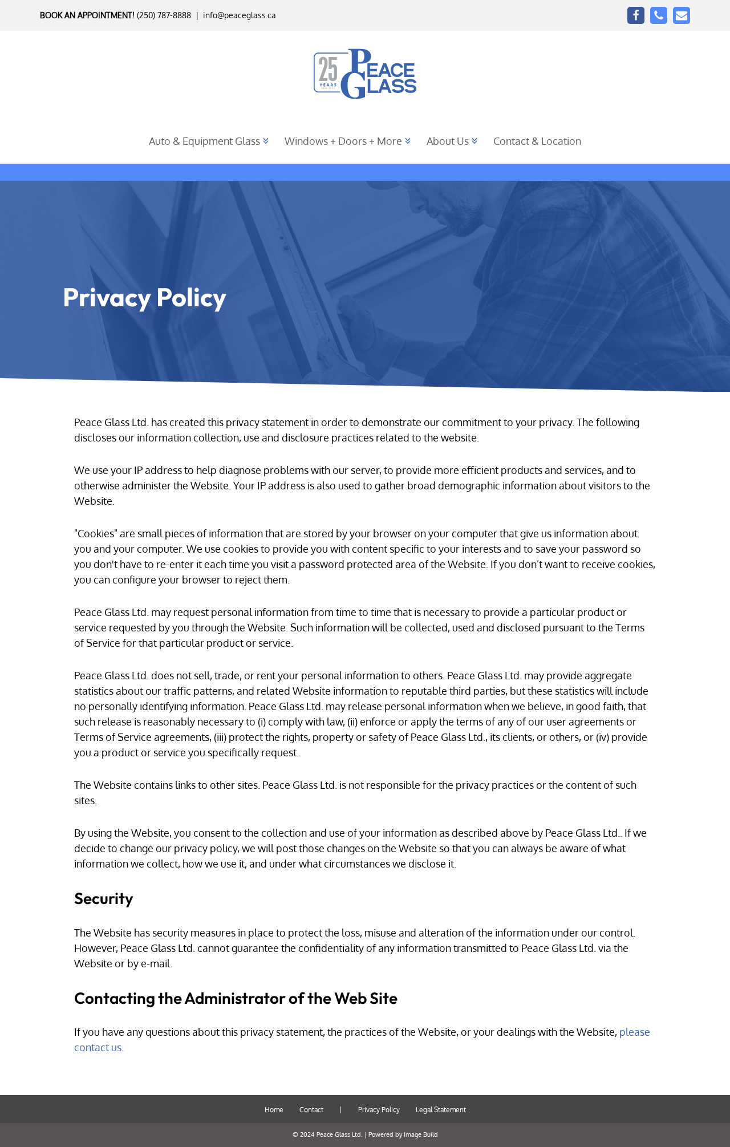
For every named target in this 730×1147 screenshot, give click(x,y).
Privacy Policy (379, 1109)
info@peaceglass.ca (239, 15)
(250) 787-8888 (164, 15)
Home (274, 1109)
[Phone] (658, 15)
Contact (311, 1109)
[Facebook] (635, 15)
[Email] (681, 15)
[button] (266, 141)
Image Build (421, 1134)
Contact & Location (537, 141)
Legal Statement (441, 1109)
